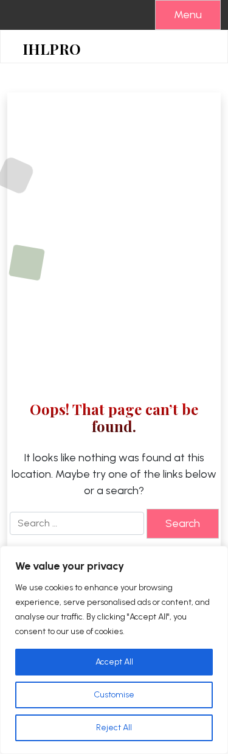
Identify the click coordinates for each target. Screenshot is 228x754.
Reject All (114, 727)
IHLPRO (51, 49)
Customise (114, 694)
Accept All (114, 662)
